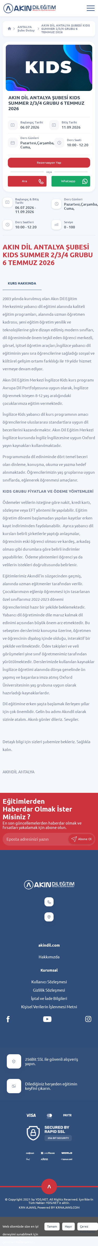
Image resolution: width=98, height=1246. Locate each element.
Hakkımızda (49, 957)
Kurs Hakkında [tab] (22, 283)
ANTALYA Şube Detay (26, 28)
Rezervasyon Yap (49, 162)
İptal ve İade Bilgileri (49, 998)
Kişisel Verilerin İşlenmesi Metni (49, 1007)
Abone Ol (84, 838)
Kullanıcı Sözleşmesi (49, 982)
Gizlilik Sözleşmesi (49, 990)
